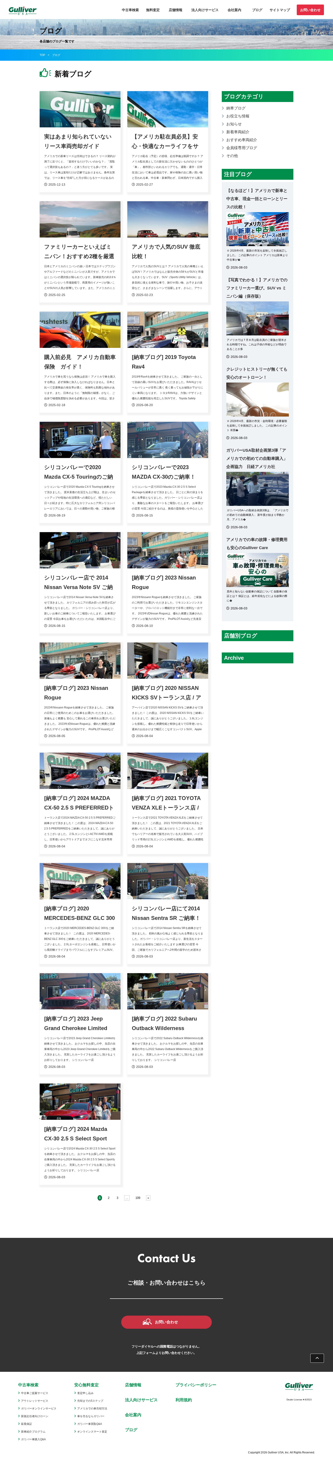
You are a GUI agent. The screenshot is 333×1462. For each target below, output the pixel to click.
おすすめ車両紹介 (241, 140)
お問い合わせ (310, 10)
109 (137, 1198)
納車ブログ (236, 108)
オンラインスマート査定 (92, 1431)
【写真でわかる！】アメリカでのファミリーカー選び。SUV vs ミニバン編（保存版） (256, 288)
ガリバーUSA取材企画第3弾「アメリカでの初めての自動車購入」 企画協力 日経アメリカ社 (256, 458)
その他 (232, 156)
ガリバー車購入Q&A (33, 1439)
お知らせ (234, 124)
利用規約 (184, 1400)
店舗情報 (175, 10)
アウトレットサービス (34, 1400)
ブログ (257, 10)
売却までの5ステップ (90, 1400)
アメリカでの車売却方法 (92, 1408)
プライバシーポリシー (196, 1385)
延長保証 (26, 1424)
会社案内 (234, 10)
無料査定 (153, 10)
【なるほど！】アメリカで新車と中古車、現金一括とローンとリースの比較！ (256, 198)
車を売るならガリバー (90, 1416)
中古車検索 (130, 10)
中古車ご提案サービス (34, 1393)
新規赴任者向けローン (34, 1416)
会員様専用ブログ (241, 148)
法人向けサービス (205, 10)
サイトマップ (280, 10)
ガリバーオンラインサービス (38, 1408)
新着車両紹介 (237, 132)
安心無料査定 (86, 1385)
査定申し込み (85, 1393)
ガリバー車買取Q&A (89, 1424)
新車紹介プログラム (33, 1431)
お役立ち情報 (237, 116)
